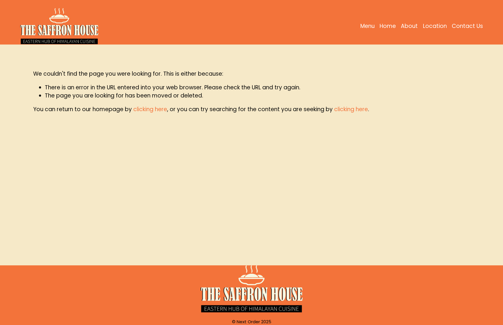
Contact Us (467, 26)
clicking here (150, 109)
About (409, 26)
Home (388, 26)
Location (435, 26)
